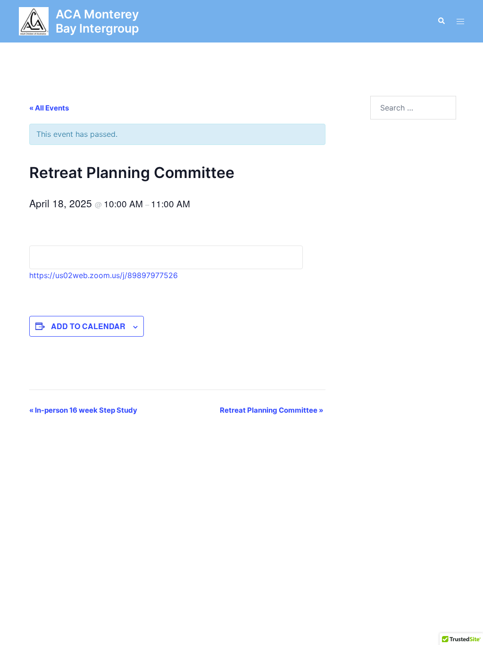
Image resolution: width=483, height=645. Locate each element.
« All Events (49, 107)
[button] (441, 21)
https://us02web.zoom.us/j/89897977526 (103, 275)
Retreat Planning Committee (271, 410)
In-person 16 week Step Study (83, 410)
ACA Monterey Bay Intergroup (97, 21)
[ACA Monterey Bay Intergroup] (34, 21)
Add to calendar (88, 326)
